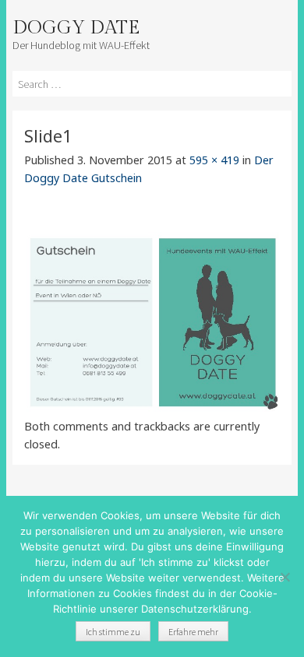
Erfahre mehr (193, 632)
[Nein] (284, 577)
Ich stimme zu (113, 632)
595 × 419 (214, 160)
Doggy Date (76, 28)
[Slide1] (152, 408)
